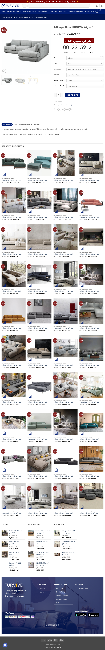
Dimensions (57, 69)
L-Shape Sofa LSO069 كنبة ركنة (89, 180)
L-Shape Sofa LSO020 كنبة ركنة (89, 476)
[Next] (47, 49)
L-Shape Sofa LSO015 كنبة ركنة (63, 513)
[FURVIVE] (10, 6)
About (47, 644)
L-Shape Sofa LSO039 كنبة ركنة (37, 254)
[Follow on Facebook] (97, 10)
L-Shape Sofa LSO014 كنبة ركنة (63, 439)
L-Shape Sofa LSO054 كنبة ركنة (89, 365)
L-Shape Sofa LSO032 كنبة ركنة (63, 180)
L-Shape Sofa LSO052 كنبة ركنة (63, 402)
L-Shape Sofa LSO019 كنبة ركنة (89, 439)
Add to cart (72, 95)
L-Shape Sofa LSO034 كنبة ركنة (11, 217)
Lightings (62, 11)
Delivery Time (58, 80)
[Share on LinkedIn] (70, 109)
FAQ (59, 644)
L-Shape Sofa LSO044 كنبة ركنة (63, 291)
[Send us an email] (97, 13)
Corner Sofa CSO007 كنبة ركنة (11, 180)
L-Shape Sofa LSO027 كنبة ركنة (63, 476)
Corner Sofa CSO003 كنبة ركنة (89, 402)
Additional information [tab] (23, 124)
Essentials (42, 11)
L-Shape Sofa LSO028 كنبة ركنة (37, 365)
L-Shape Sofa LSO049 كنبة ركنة (11, 402)
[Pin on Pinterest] (67, 109)
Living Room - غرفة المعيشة (23, 17)
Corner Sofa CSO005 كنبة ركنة (11, 513)
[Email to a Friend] (63, 109)
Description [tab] (7, 124)
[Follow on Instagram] (100, 10)
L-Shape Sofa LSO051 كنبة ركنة (63, 254)
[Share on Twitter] (59, 109)
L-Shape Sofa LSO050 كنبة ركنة (37, 328)
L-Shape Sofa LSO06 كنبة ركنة (88, 513)
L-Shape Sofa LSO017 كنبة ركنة (11, 291)
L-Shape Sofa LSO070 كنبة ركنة (89, 328)
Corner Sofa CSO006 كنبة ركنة (89, 217)
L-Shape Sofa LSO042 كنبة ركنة (11, 365)
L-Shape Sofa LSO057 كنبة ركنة (11, 476)
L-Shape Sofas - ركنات (40, 17)
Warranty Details (59, 86)
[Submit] (88, 6)
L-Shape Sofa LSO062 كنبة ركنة (37, 217)
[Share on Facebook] (56, 109)
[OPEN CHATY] (5, 645)
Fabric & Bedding (75, 11)
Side (55, 58)
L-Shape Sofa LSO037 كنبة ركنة (11, 328)
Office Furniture (13, 11)
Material (56, 74)
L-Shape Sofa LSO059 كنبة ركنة (89, 254)
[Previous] (5, 49)
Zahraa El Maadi (83, 588)
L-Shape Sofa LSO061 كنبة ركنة (63, 365)
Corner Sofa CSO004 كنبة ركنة (37, 439)
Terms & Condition (62, 596)
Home (4, 11)
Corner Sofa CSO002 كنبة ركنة (63, 328)
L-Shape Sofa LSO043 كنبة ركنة (37, 513)
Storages (52, 11)
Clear (101, 56)
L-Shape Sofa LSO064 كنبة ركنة (11, 439)
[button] (97, 6)
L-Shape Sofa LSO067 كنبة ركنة (63, 217)
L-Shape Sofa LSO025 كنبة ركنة (37, 402)
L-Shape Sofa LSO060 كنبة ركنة (89, 291)
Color (56, 63)
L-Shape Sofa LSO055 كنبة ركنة (37, 476)
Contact (53, 644)
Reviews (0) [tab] (38, 124)
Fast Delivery (90, 11)
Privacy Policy (60, 592)
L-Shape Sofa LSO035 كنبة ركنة (11, 254)
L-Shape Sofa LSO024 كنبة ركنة (37, 180)
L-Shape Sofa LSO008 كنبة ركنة (37, 291)
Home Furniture (29, 11)
